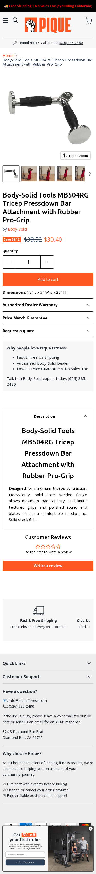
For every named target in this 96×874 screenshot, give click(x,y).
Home (8, 55)
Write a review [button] (48, 566)
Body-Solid (17, 229)
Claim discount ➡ (25, 862)
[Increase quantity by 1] (47, 262)
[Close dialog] (91, 828)
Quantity (10, 251)
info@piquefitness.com (28, 700)
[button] (48, 416)
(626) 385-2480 (71, 42)
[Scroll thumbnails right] (89, 174)
